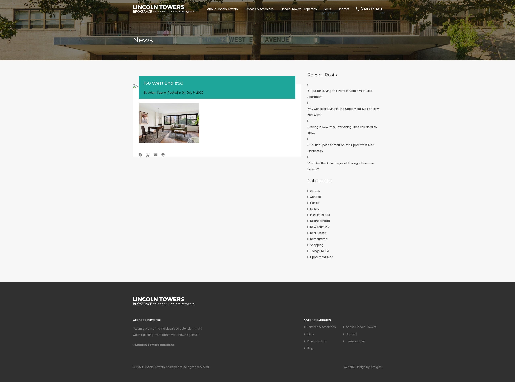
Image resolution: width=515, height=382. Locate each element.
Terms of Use (355, 341)
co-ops (315, 191)
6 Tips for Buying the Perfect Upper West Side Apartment (339, 94)
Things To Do (319, 251)
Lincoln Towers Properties (298, 9)
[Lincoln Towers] (164, 12)
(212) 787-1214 (371, 9)
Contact (343, 9)
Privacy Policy (316, 341)
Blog (310, 348)
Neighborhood (320, 221)
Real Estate (318, 233)
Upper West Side (321, 257)
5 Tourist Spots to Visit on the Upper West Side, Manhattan (341, 148)
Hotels (314, 203)
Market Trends (320, 215)
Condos (315, 197)
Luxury (314, 209)
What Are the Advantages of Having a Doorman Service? (340, 166)
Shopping (316, 245)
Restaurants (318, 239)
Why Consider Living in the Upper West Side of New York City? (343, 112)
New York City (319, 227)
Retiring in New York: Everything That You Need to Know (342, 130)
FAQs (327, 9)
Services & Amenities (259, 9)
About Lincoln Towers (222, 9)
